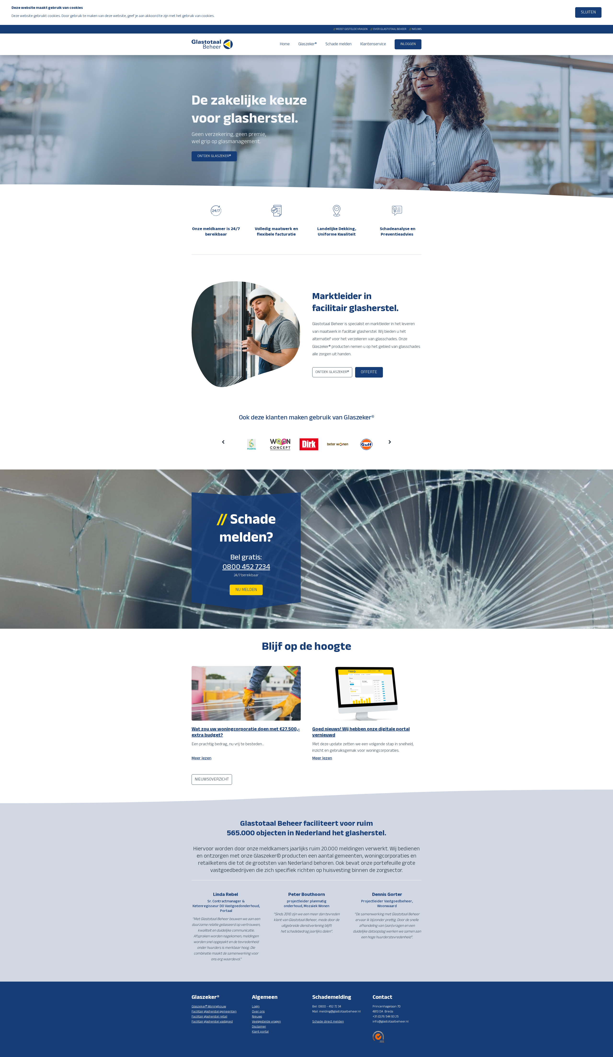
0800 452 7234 (246, 567)
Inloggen (408, 44)
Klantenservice (373, 44)
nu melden (246, 590)
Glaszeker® (307, 44)
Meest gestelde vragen (350, 29)
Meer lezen (201, 758)
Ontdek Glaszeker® (214, 156)
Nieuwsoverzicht (212, 779)
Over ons (258, 1011)
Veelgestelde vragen (266, 1021)
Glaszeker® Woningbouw (209, 1006)
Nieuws (415, 29)
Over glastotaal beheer (388, 29)
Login (256, 1006)
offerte (369, 372)
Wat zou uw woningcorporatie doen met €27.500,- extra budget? (246, 732)
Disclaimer (259, 1026)
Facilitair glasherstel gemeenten (214, 1011)
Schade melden (338, 44)
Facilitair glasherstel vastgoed (212, 1021)
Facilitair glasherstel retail (209, 1016)
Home (285, 44)
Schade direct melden (328, 1021)
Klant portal (260, 1031)
